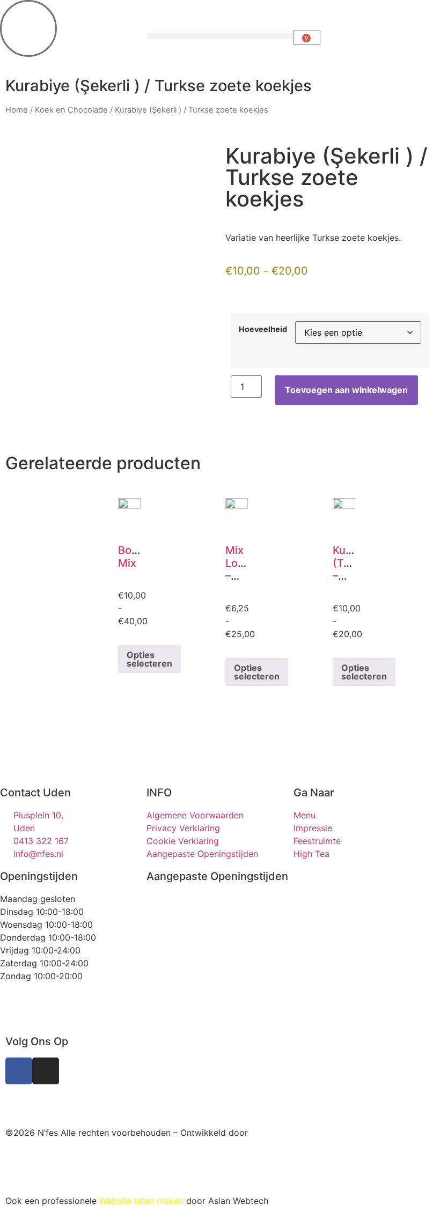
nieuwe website (358, 1156)
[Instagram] (45, 1071)
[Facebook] (18, 1071)
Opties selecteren (149, 659)
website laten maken (84, 1101)
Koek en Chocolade (71, 110)
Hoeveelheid (263, 329)
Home (16, 110)
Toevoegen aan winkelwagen (346, 390)
